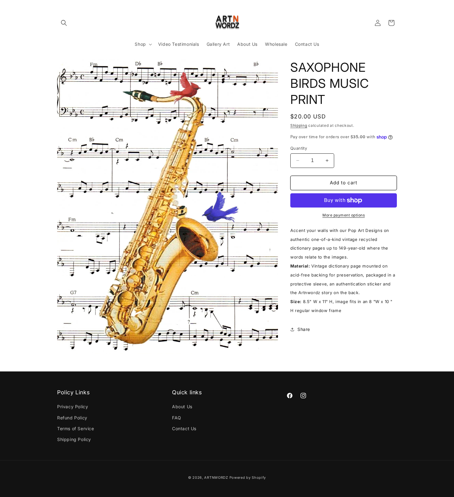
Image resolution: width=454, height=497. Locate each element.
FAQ (176, 417)
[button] (64, 23)
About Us (182, 406)
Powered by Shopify (247, 477)
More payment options (343, 215)
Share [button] (303, 329)
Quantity (298, 148)
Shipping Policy (74, 439)
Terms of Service (75, 428)
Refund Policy (72, 417)
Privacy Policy (72, 406)
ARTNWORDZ (216, 477)
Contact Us (184, 428)
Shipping (298, 125)
